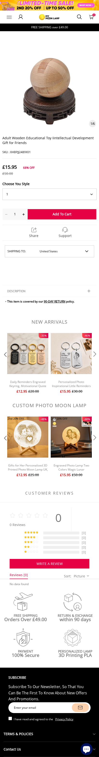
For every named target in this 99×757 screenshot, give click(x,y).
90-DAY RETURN (54, 301)
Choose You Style (16, 184)
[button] (4, 363)
